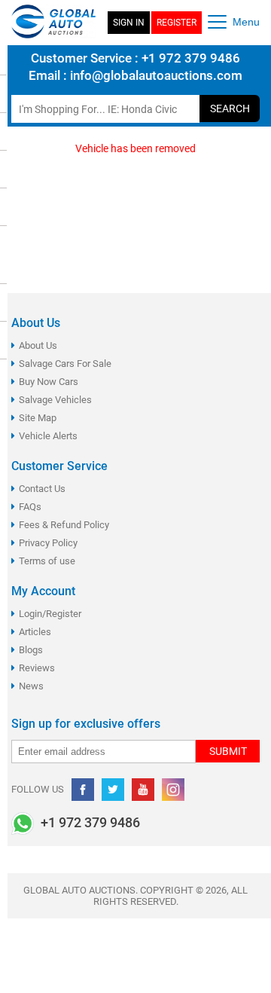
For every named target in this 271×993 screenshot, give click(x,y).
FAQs (30, 506)
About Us (38, 345)
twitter (113, 789)
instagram (173, 789)
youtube (143, 789)
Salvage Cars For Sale (65, 363)
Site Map (37, 417)
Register (176, 22)
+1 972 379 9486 (189, 58)
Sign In (129, 22)
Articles (35, 631)
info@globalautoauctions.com (156, 75)
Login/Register (50, 613)
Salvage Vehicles (55, 399)
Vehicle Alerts (48, 436)
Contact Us (42, 488)
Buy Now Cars (48, 381)
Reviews (37, 668)
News (31, 686)
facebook (83, 789)
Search (230, 108)
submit (228, 751)
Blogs (31, 649)
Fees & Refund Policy (64, 524)
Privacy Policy (48, 542)
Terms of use (47, 561)
